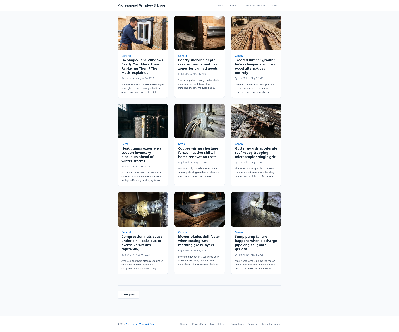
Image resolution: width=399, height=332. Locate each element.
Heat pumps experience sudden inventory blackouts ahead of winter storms (141, 154)
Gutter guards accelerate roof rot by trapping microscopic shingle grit (256, 152)
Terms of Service (218, 323)
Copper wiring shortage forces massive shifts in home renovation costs (198, 152)
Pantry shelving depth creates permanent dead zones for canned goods (199, 64)
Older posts (128, 294)
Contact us (275, 5)
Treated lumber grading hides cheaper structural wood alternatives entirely (255, 66)
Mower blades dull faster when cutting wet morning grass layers (199, 240)
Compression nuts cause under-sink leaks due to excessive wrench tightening (141, 242)
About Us (234, 5)
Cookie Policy (237, 323)
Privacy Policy (199, 323)
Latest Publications (254, 5)
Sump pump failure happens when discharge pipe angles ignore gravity (256, 242)
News (221, 5)
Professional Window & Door (141, 5)
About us (184, 323)
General (126, 55)
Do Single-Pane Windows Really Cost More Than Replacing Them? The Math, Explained (142, 66)
